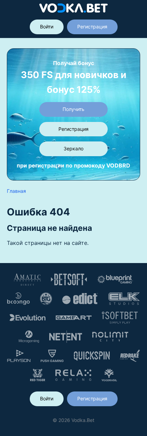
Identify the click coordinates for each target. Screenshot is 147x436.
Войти (46, 26)
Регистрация (92, 26)
